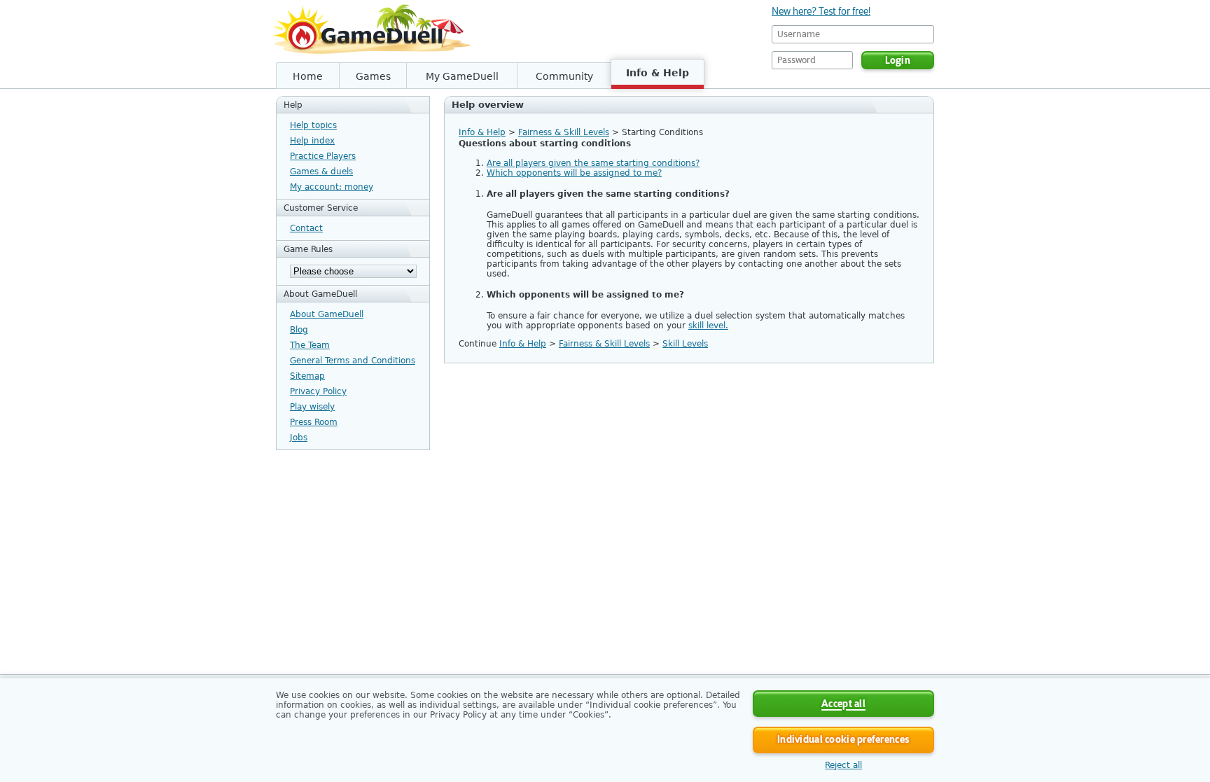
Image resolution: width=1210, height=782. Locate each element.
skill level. (708, 325)
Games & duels (321, 171)
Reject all (843, 765)
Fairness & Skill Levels (563, 132)
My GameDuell (462, 76)
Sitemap (307, 376)
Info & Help (657, 72)
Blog (299, 330)
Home (308, 76)
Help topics (313, 125)
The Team (310, 345)
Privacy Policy (318, 391)
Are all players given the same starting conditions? (593, 163)
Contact (306, 228)
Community (564, 76)
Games (373, 76)
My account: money (331, 187)
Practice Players (323, 156)
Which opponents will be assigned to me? (574, 173)
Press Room (314, 422)
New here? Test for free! (821, 11)
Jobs (298, 437)
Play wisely (312, 407)
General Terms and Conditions (352, 360)
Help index (312, 141)
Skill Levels (685, 344)
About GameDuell (326, 314)
